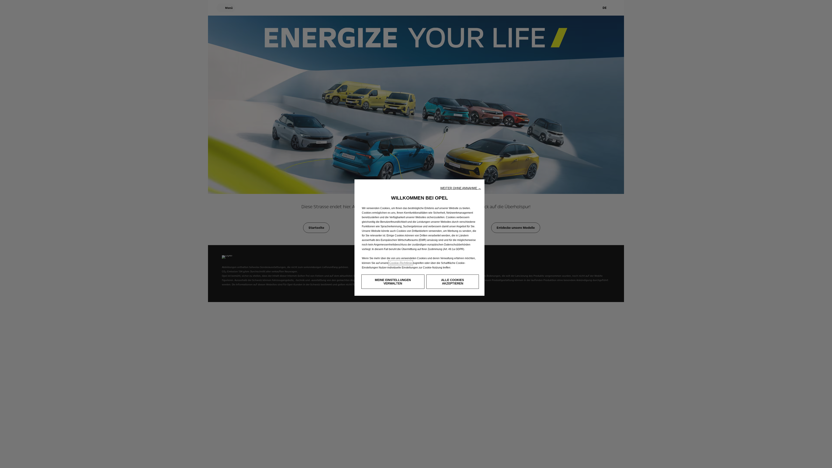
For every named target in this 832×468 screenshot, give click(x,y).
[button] (460, 188)
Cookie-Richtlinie (400, 263)
